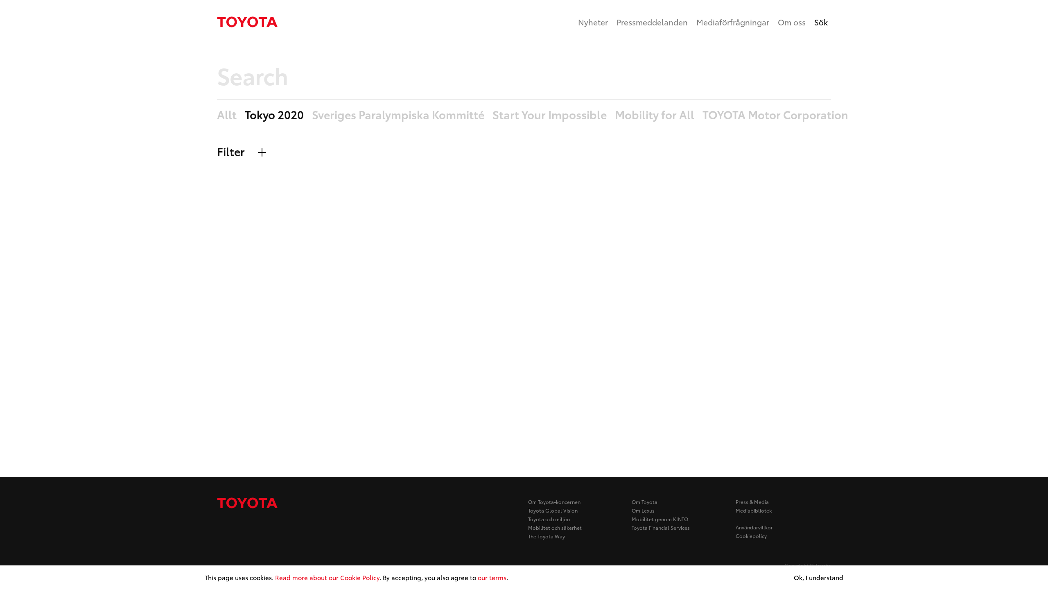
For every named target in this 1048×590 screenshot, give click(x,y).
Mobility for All (654, 115)
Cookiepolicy (751, 535)
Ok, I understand (818, 578)
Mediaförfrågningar (732, 21)
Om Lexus (643, 510)
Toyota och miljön (549, 518)
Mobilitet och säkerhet (555, 527)
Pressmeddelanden (652, 21)
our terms (492, 577)
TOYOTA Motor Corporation (775, 115)
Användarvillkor (754, 527)
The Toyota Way (546, 536)
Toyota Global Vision (553, 510)
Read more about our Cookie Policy (327, 577)
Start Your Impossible (549, 115)
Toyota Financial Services (661, 527)
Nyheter (593, 21)
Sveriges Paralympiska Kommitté (398, 115)
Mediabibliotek (754, 510)
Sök (821, 21)
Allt (227, 115)
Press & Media (752, 501)
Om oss (792, 21)
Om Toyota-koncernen (554, 501)
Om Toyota (644, 501)
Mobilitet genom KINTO (660, 518)
